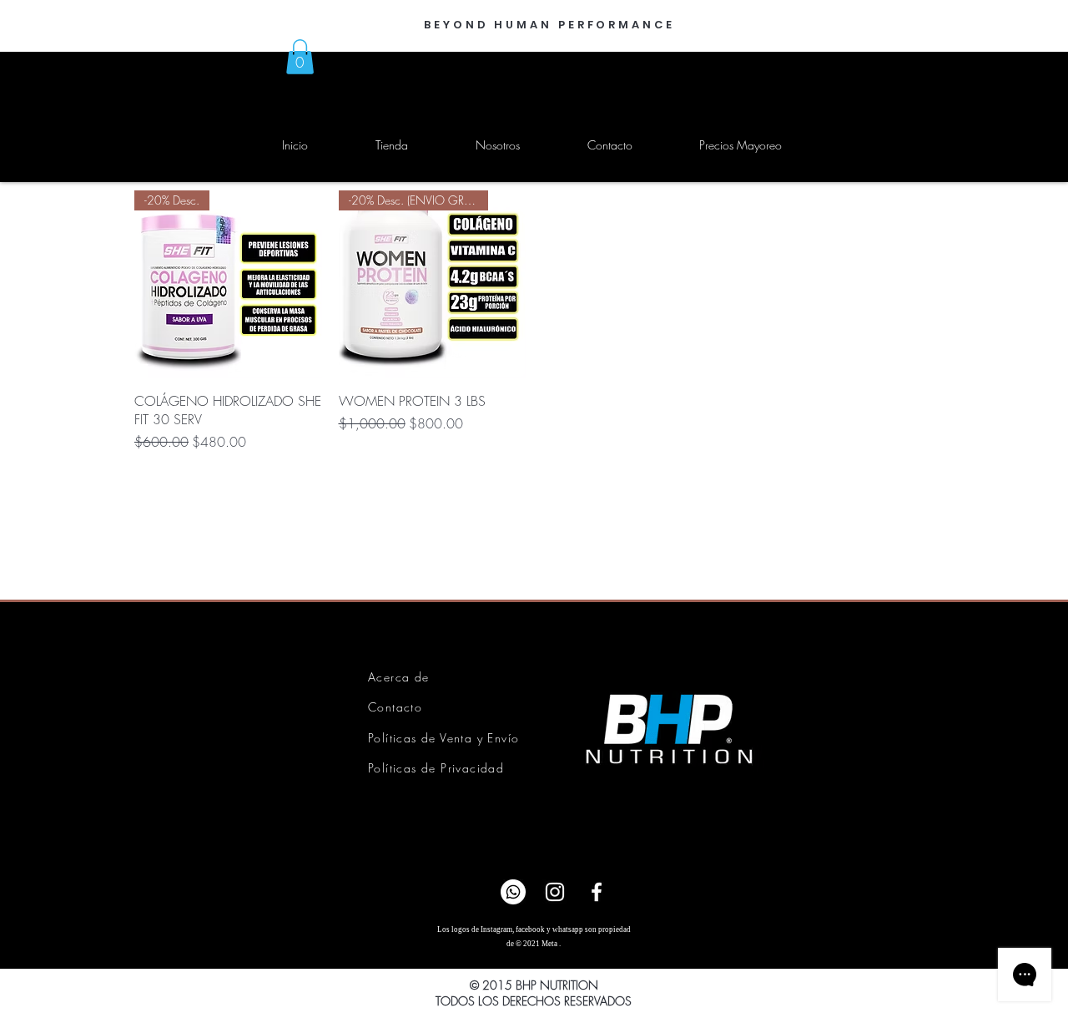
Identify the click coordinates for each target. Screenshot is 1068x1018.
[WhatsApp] (513, 891)
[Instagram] (554, 891)
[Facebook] (596, 891)
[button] (300, 56)
